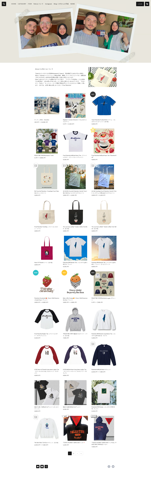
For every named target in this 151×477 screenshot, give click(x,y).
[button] (140, 4)
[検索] (4, 4)
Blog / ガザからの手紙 (61, 4)
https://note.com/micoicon (113, 466)
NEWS (72, 4)
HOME (13, 4)
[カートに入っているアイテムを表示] (147, 4)
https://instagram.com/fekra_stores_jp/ (109, 466)
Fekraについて (38, 4)
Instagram (48, 4)
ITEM (30, 4)
